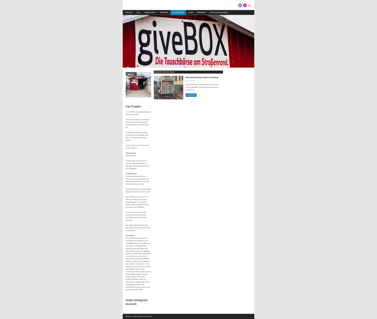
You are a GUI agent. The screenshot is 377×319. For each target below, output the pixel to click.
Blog (138, 12)
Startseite (129, 12)
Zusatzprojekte (150, 12)
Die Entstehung (178, 12)
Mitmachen (164, 12)
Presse (190, 12)
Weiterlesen (191, 95)
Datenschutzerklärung (218, 12)
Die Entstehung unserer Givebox (202, 77)
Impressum (201, 12)
